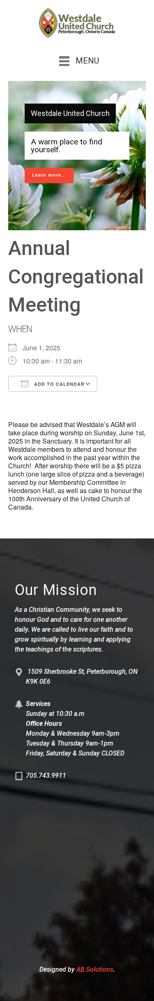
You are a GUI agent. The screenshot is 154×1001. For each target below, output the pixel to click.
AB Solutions (94, 969)
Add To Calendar (58, 384)
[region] (77, 155)
